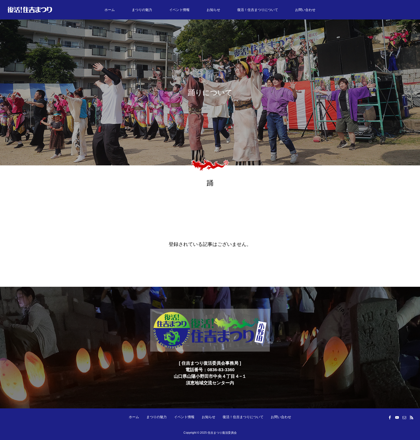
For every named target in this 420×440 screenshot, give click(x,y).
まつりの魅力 (142, 10)
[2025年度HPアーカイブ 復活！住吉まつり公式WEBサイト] (29, 9)
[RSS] (411, 417)
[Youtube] (396, 417)
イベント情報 (179, 10)
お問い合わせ (305, 10)
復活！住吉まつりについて (257, 10)
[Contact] (404, 417)
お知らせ (213, 10)
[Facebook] (389, 417)
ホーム (110, 10)
